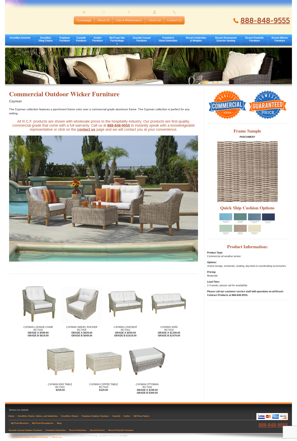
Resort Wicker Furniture (280, 39)
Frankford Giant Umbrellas (168, 39)
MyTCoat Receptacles (43, 423)
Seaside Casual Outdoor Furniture (25, 430)
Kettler (127, 416)
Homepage (84, 20)
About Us (104, 20)
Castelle (116, 416)
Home (11, 416)
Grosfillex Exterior (20, 37)
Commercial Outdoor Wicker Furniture (29, 437)
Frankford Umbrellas (56, 430)
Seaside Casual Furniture (142, 39)
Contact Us (174, 20)
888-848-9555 (265, 21)
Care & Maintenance (129, 20)
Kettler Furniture (97, 39)
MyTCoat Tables (141, 416)
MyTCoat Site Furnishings (117, 39)
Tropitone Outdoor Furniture (95, 416)
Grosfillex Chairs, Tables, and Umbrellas (38, 416)
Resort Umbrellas (77, 430)
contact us (86, 129)
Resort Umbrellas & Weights (196, 39)
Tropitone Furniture (64, 39)
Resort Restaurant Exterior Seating (226, 39)
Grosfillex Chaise (69, 416)
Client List (154, 20)
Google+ (123, 435)
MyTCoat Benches (20, 423)
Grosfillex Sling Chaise (45, 39)
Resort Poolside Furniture (254, 39)
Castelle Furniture (81, 39)
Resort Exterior (97, 430)
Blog (59, 423)
